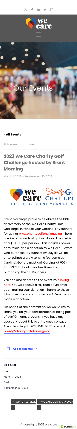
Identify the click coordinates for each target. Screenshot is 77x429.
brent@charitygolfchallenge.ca (27, 331)
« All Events (12, 134)
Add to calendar (23, 348)
